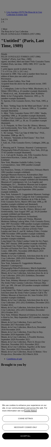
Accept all (25, 436)
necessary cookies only (25, 427)
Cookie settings (25, 419)
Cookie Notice (30, 411)
